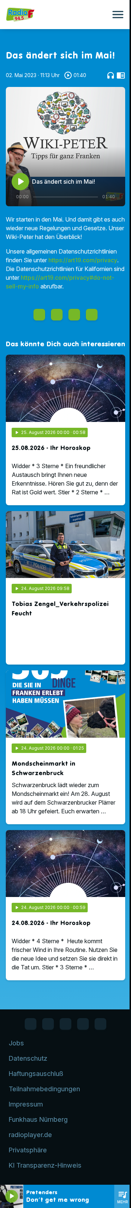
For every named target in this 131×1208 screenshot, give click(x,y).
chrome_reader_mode (120, 75)
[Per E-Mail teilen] (92, 314)
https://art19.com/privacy (82, 260)
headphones (110, 75)
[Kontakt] (100, 1024)
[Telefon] (83, 1024)
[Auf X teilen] (57, 314)
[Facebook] (30, 1024)
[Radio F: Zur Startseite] (57, 14)
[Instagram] (65, 1024)
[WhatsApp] (48, 1024)
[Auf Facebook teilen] (39, 314)
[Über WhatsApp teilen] (74, 314)
